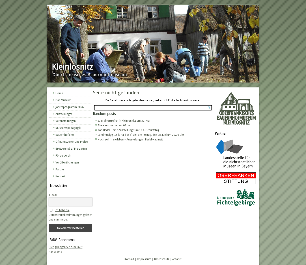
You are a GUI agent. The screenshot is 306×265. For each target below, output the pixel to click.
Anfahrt (176, 259)
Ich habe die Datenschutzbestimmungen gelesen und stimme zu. (70, 215)
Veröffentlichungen (67, 162)
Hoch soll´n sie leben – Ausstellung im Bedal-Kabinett (130, 139)
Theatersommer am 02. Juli (114, 125)
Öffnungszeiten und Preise (72, 141)
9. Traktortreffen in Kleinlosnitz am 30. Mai (124, 120)
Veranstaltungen (66, 121)
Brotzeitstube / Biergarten (71, 148)
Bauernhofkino (65, 134)
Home (59, 93)
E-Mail (53, 195)
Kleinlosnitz (72, 67)
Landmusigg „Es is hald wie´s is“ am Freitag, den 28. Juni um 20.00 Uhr (141, 134)
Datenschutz (161, 259)
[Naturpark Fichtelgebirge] (236, 206)
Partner (60, 169)
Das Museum (63, 100)
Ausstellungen (64, 114)
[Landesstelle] (236, 168)
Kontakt (60, 176)
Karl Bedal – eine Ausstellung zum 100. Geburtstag (128, 130)
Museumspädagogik (68, 127)
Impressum (144, 259)
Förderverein (63, 155)
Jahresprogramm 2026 (70, 107)
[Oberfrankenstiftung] (236, 184)
